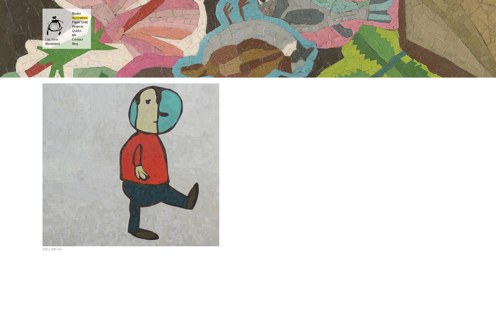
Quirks (77, 30)
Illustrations (80, 18)
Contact (77, 39)
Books (76, 13)
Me (74, 35)
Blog (75, 43)
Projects (78, 26)
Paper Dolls (80, 22)
